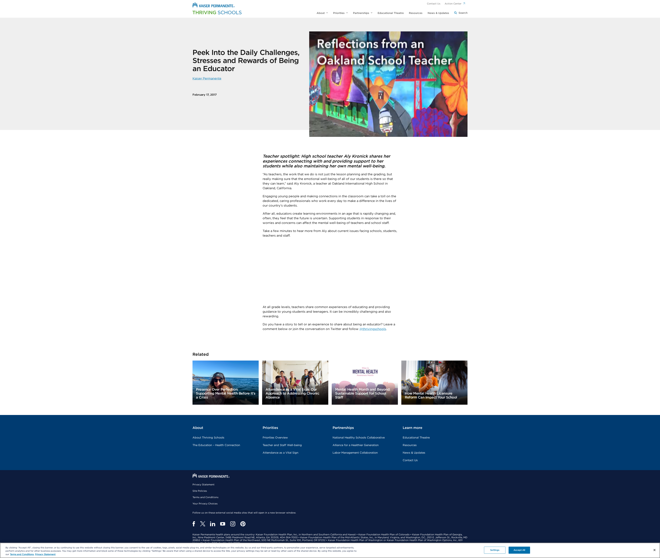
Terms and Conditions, (22, 554)
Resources (410, 445)
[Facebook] (193, 523)
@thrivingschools (372, 329)
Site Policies (199, 491)
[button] (461, 13)
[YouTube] (222, 523)
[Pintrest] (242, 523)
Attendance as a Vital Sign (280, 452)
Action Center (453, 4)
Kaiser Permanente (206, 78)
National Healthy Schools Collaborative (359, 437)
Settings (494, 550)
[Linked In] (212, 523)
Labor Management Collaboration (355, 452)
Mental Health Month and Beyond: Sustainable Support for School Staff (362, 393)
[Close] (654, 550)
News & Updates (414, 452)
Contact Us (433, 4)
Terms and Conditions (205, 497)
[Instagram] (232, 523)
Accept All (519, 550)
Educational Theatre (416, 437)
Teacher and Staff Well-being (282, 445)
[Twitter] (202, 523)
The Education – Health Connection (216, 445)
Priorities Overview (275, 437)
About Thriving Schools (208, 437)
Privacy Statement (203, 484)
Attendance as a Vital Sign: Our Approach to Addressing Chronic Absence (292, 393)
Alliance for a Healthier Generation (356, 445)
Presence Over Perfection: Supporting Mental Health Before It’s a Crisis (225, 393)
